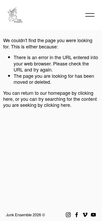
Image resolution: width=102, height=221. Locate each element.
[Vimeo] (85, 214)
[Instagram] (68, 214)
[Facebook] (76, 214)
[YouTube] (93, 214)
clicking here (57, 104)
